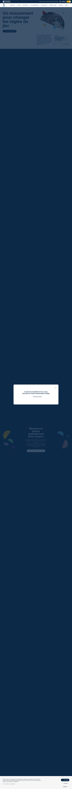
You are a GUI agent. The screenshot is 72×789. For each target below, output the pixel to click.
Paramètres (65, 786)
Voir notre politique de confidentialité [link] (9, 783)
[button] (6, 2)
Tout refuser (66, 783)
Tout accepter (66, 780)
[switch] (69, 1)
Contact (66, 5)
